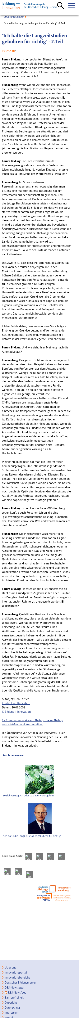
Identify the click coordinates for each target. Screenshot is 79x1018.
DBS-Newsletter (14, 987)
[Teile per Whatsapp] (61, 856)
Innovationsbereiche (17, 977)
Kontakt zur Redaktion (16, 703)
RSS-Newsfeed (16, 992)
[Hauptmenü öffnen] (71, 5)
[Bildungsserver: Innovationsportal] (54, 897)
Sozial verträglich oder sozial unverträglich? (28, 795)
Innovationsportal (16, 972)
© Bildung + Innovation (16, 711)
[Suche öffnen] (60, 6)
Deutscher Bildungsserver (20, 982)
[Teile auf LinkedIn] (7, 871)
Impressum (11, 1012)
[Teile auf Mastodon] (28, 856)
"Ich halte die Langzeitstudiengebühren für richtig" (32, 835)
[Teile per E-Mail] (18, 871)
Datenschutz (12, 1007)
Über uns (10, 967)
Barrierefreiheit (14, 997)
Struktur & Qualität (14, 16)
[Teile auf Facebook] (39, 856)
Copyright (11, 1002)
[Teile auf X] (50, 856)
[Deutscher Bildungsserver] (54, 888)
